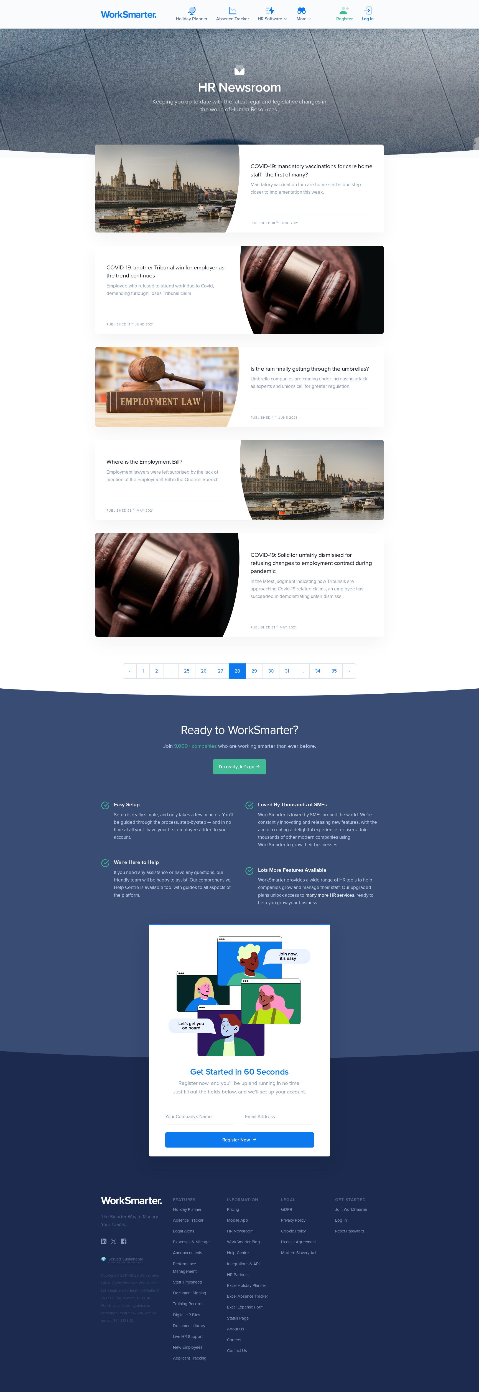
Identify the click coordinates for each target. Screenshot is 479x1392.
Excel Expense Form (245, 1307)
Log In (341, 1220)
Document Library (189, 1325)
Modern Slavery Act (298, 1252)
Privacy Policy (293, 1220)
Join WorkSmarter (351, 1209)
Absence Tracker (188, 1220)
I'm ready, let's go (237, 767)
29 (254, 671)
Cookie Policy (293, 1231)
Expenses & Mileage (191, 1241)
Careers (234, 1339)
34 (317, 671)
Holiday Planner (187, 1209)
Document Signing (189, 1292)
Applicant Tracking (190, 1358)
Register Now (236, 1140)
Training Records (188, 1303)
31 (287, 671)
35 (334, 671)
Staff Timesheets (188, 1282)
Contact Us (237, 1350)
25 (187, 671)
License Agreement (298, 1241)
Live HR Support (188, 1336)
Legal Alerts (183, 1231)
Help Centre (238, 1252)
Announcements (187, 1252)
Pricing (233, 1209)
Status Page (238, 1318)
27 (220, 671)
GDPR (286, 1209)
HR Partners (238, 1274)
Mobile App (237, 1220)
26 (204, 671)
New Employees (187, 1347)
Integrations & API (243, 1263)
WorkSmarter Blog (243, 1241)
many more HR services (329, 895)
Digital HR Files (186, 1314)
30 (271, 671)
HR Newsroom (239, 87)
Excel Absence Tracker (247, 1296)
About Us (235, 1329)
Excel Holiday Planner (246, 1285)
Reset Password (349, 1231)
